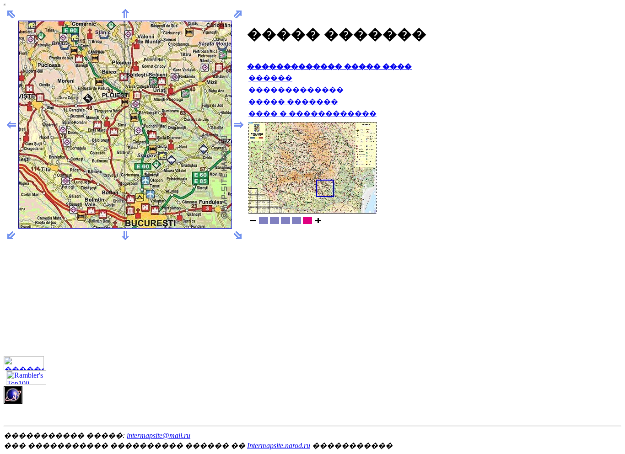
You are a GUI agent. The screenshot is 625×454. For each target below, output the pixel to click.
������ (270, 78)
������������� (296, 90)
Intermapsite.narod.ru (278, 445)
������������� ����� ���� (329, 66)
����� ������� (293, 102)
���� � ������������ (312, 114)
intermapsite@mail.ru (158, 435)
